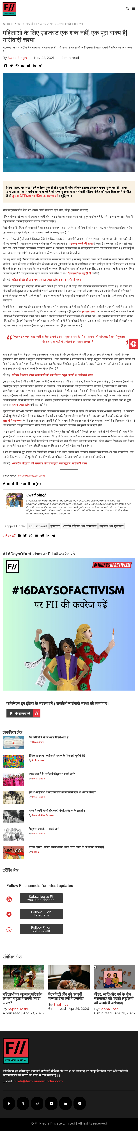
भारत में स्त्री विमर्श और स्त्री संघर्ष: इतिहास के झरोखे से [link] (57, 810)
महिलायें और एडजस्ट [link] (111, 526)
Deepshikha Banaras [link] (43, 815)
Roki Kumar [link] (38, 760)
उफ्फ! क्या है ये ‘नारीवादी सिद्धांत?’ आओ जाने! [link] (52, 774)
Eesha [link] (35, 852)
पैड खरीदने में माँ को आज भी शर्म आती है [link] (48, 737)
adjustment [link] (38, 526)
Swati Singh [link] (17, 58)
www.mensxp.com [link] (31, 475)
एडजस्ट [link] (55, 526)
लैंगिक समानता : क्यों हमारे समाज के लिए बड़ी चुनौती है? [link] (57, 755)
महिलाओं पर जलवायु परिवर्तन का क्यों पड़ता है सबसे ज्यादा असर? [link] (22, 998)
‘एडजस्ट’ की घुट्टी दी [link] (79, 273)
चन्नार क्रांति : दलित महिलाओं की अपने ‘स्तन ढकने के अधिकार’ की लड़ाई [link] (66, 847)
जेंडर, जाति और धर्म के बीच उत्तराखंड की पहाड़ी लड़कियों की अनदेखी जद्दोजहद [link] (114, 998)
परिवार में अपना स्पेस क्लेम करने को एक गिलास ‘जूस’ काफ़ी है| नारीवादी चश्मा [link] (52, 375)
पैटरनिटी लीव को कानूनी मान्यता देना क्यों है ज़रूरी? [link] (66, 996)
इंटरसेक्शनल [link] (8, 23)
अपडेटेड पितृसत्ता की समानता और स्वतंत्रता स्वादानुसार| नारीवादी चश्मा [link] (49, 463)
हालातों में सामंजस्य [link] (12, 420)
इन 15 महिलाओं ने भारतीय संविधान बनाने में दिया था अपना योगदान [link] (62, 792)
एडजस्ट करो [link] (88, 311)
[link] (133, 344)
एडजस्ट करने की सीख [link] (81, 243)
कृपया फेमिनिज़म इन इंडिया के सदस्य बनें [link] (35, 196)
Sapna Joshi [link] (18, 1009)
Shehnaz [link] (61, 1005)
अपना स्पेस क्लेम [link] (20, 405)
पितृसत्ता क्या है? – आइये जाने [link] (45, 829)
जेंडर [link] (19, 23)
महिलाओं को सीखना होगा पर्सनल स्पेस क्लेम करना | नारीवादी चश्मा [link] (47, 280)
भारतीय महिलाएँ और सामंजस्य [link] (79, 526)
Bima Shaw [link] (38, 742)
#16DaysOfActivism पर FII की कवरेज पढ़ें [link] (39, 553)
